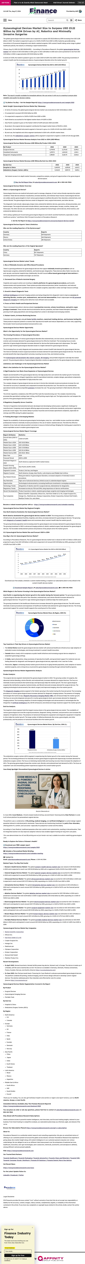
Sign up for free (18, 1255)
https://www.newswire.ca (19, 980)
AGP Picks (5, 3)
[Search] (67, 20)
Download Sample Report (24, 588)
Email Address (9, 1248)
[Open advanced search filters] (71, 20)
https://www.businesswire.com (45, 970)
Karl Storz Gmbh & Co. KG (13, 937)
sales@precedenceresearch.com (19, 859)
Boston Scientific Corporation (14, 932)
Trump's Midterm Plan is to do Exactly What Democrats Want (24, 3)
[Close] (32, 1227)
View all (81, 2)
